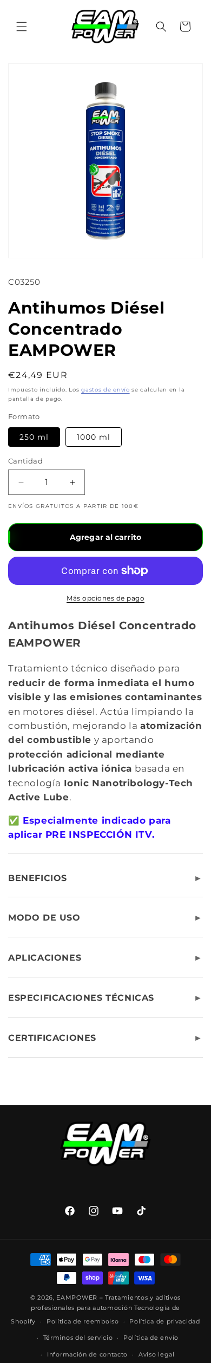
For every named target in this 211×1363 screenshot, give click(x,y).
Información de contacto (87, 1354)
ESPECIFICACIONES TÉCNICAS (81, 998)
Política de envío (151, 1337)
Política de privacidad (164, 1321)
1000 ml (93, 437)
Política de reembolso (83, 1321)
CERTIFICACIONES (52, 1038)
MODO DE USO (44, 917)
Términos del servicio (78, 1337)
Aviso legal (157, 1354)
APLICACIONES (44, 958)
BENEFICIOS (37, 878)
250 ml (34, 437)
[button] (22, 26)
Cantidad (25, 460)
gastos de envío (105, 389)
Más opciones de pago (105, 598)
